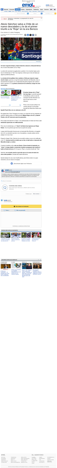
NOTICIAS (3, 457)
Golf (16, 11)
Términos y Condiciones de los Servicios (31, 466)
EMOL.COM (34, 459)
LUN (40, 459)
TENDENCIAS (13, 457)
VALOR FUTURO (50, 459)
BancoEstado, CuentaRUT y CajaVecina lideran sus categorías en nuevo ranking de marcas (38, 272)
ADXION (48, 458)
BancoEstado (36, 262)
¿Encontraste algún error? (23, 163)
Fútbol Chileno (41, 11)
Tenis (13, 11)
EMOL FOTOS (13, 461)
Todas (30, 11)
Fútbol (9, 11)
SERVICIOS (13, 458)
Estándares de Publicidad (44, 466)
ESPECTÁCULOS (4, 461)
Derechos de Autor (11, 466)
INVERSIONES (42, 458)
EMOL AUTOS (23, 457)
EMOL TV (12, 459)
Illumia (13, 262)
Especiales (34, 11)
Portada (5, 11)
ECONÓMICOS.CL (50, 457)
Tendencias (36, 9)
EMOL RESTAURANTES (15, 462)
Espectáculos (29, 9)
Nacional (6, 9)
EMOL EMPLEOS (24, 459)
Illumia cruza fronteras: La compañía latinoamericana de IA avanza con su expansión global (16, 272)
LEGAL (33, 463)
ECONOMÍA (3, 458)
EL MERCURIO (34, 460)
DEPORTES (3, 459)
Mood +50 (24, 262)
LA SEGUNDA (41, 461)
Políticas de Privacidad (20, 466)
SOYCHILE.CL (42, 462)
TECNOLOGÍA (4, 462)
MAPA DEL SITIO (24, 462)
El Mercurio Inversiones (4, 263)
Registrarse (52, 6)
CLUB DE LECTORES (34, 458)
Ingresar (47, 6)
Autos (41, 9)
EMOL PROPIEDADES (25, 458)
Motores (19, 11)
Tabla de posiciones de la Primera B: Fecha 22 (36, 239)
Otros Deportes (25, 11)
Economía (12, 9)
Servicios (46, 9)
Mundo (23, 9)
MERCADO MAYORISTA (49, 461)
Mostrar (28, 2)
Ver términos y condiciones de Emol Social (21, 226)
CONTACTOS (23, 461)
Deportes (18, 9)
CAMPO (40, 457)
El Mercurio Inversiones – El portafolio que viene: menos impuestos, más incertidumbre (5, 273)
